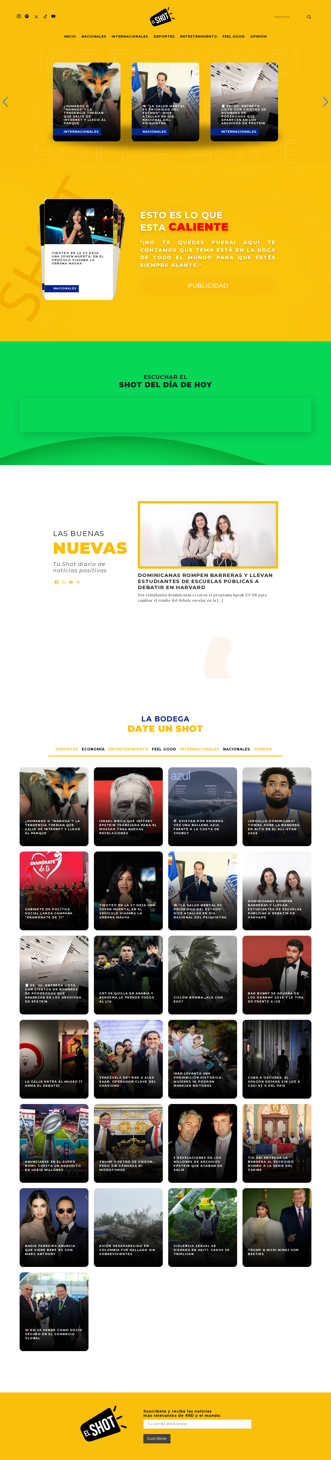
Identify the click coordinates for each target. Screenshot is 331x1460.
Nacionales (94, 36)
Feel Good (233, 36)
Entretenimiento (198, 36)
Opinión (258, 36)
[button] (326, 102)
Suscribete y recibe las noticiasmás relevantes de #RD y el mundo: (182, 1413)
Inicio (70, 36)
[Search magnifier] (309, 17)
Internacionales (130, 36)
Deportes (164, 36)
